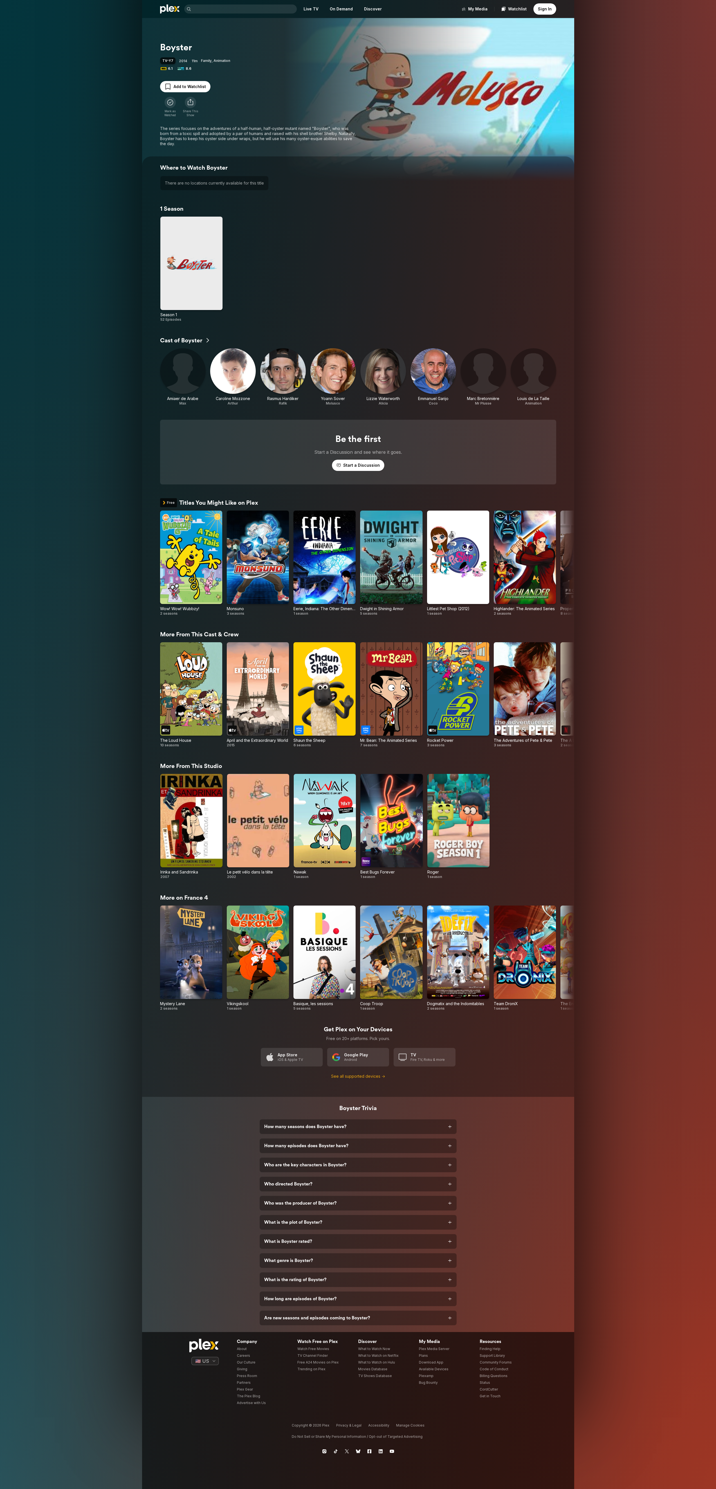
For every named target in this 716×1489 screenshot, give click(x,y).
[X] (347, 1451)
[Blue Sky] (358, 1451)
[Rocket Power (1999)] (458, 694)
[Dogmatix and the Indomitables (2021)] (458, 958)
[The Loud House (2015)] (191, 694)
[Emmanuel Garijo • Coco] (433, 377)
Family (206, 61)
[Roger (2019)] (458, 826)
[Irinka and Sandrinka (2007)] (191, 826)
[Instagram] (324, 1451)
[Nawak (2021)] (325, 826)
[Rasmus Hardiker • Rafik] (283, 377)
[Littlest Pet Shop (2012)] (458, 563)
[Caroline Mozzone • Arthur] (233, 377)
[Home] (170, 9)
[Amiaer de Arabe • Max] (183, 377)
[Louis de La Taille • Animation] (533, 377)
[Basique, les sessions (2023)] (324, 958)
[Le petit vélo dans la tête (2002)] (258, 826)
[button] (190, 107)
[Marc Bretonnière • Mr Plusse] (483, 377)
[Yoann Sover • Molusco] (333, 377)
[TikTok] (335, 1451)
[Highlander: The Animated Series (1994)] (525, 563)
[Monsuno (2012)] (258, 563)
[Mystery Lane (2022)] (191, 958)
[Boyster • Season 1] (191, 269)
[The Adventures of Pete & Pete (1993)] (525, 694)
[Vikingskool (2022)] (258, 958)
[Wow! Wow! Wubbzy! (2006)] (191, 563)
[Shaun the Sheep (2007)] (324, 694)
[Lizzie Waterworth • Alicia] (383, 377)
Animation (222, 61)
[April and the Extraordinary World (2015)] (258, 694)
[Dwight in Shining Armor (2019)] (391, 563)
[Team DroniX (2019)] (525, 958)
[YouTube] (392, 1451)
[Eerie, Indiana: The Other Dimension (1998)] (324, 563)
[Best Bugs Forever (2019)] (391, 826)
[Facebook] (369, 1451)
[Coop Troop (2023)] (391, 958)
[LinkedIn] (380, 1451)
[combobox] (244, 9)
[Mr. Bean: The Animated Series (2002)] (391, 694)
